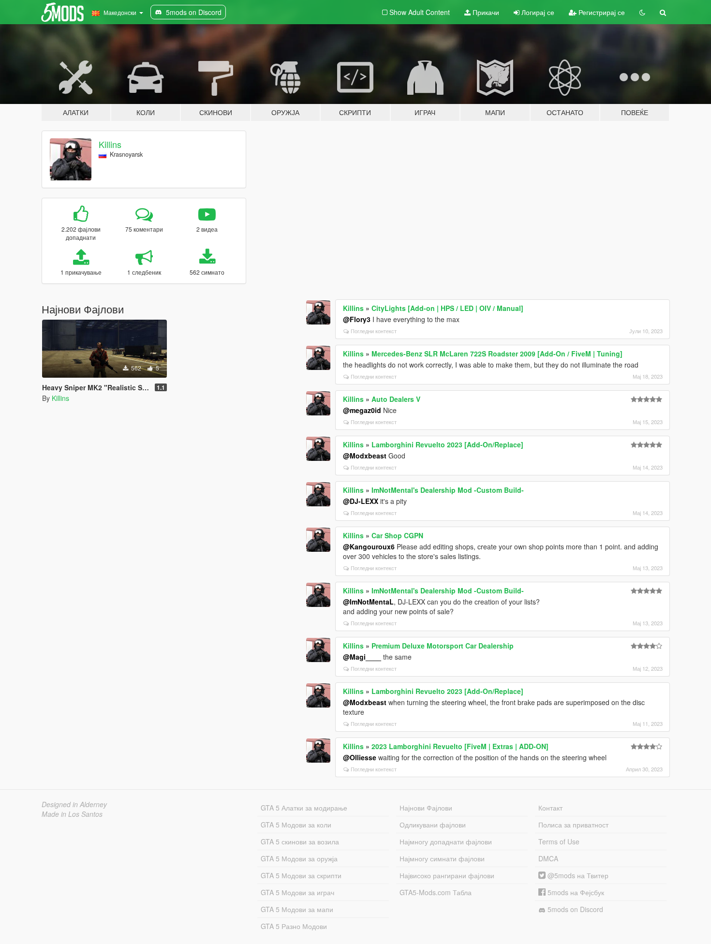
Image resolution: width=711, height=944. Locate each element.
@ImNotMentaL (368, 601)
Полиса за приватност (573, 824)
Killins (110, 144)
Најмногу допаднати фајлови (446, 841)
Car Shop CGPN (397, 535)
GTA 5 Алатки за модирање (304, 807)
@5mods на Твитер (577, 875)
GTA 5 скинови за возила (300, 841)
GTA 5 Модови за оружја (299, 858)
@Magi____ (362, 657)
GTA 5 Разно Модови (294, 926)
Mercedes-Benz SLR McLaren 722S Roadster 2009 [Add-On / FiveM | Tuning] (496, 353)
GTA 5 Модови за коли (296, 824)
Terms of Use (558, 841)
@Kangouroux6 (369, 546)
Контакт (550, 807)
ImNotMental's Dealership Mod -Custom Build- (447, 490)
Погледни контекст (374, 331)
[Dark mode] (642, 12)
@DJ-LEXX (360, 501)
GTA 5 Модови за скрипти (301, 875)
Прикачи (485, 12)
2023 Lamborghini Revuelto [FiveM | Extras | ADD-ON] (459, 746)
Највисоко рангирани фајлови (447, 875)
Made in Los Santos (72, 814)
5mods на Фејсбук (575, 892)
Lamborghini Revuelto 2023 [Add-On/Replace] (447, 444)
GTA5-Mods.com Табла (436, 892)
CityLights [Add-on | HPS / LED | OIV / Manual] (447, 308)
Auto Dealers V (395, 399)
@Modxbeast (364, 455)
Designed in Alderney (74, 804)
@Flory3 (356, 319)
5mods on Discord (574, 909)
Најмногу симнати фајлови (442, 858)
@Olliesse (359, 757)
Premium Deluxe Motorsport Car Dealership (442, 645)
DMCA (548, 858)
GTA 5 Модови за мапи (297, 909)
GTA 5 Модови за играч (297, 892)
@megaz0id (362, 410)
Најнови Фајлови (426, 807)
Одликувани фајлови (433, 824)
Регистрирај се (601, 12)
